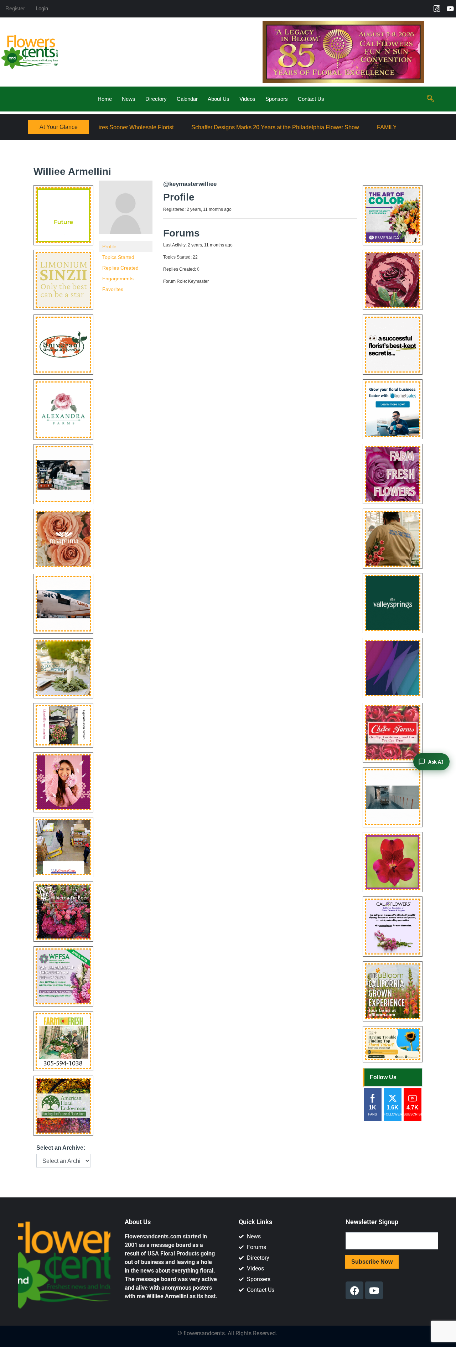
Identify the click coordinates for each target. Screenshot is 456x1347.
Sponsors (276, 99)
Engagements (118, 278)
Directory (156, 99)
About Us (218, 99)
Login (42, 8)
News (128, 99)
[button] (430, 99)
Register (15, 8)
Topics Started (118, 257)
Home (105, 99)
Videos (247, 99)
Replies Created (120, 268)
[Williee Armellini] (125, 210)
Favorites (112, 289)
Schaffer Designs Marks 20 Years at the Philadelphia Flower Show (213, 127)
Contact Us (311, 99)
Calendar (187, 99)
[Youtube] (450, 8)
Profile (109, 246)
